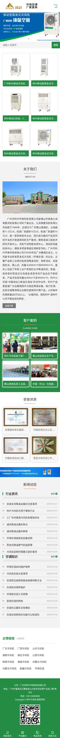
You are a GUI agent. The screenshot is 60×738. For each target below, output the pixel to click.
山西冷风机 (38, 655)
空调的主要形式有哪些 (32, 607)
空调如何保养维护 (32, 587)
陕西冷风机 (8, 661)
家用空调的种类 (32, 600)
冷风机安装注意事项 (32, 573)
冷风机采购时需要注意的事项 (32, 551)
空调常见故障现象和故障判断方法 (32, 580)
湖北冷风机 (23, 655)
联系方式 (52, 735)
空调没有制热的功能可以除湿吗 (32, 614)
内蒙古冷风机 (39, 661)
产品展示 (22, 735)
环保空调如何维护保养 (32, 566)
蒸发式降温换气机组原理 (32, 544)
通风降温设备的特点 (32, 524)
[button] (28, 38)
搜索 (56, 45)
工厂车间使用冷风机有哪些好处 (32, 517)
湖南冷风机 (8, 655)
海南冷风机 (23, 661)
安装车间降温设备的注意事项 (32, 503)
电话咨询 (38, 735)
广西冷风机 (23, 648)
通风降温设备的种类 (32, 531)
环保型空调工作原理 (32, 594)
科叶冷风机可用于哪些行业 (32, 510)
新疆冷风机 (26, 668)
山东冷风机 (38, 648)
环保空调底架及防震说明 (32, 538)
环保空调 (39, 668)
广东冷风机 (8, 648)
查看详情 (9, 305)
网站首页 (8, 735)
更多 (53, 493)
